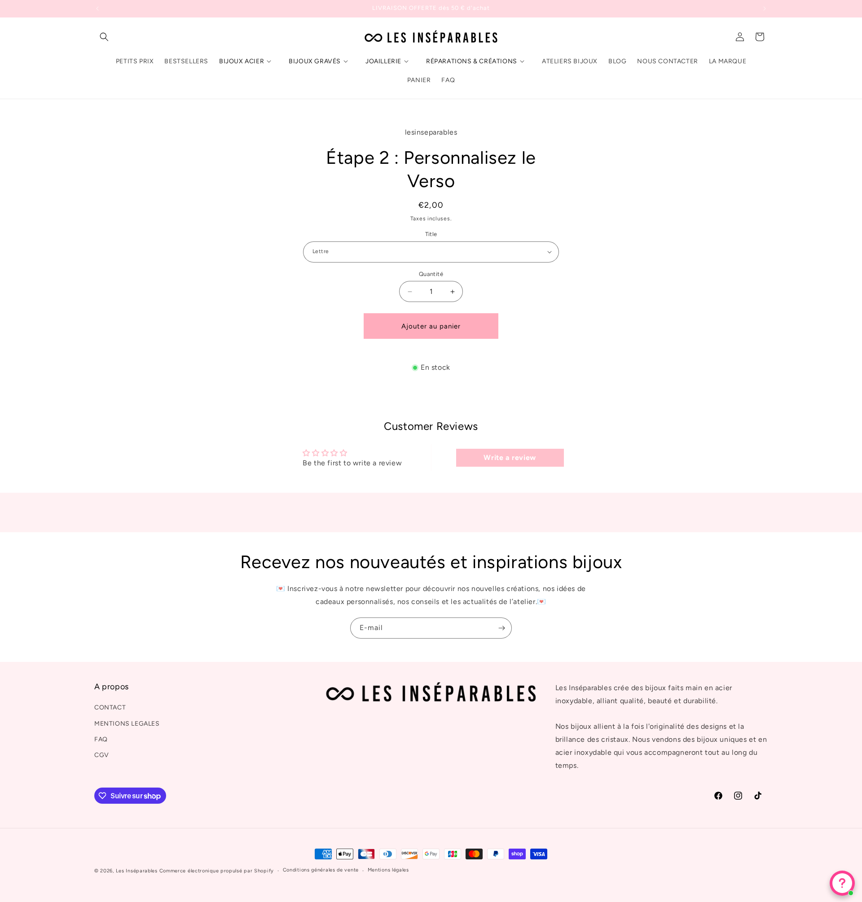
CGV (101, 755)
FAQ (101, 739)
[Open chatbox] (842, 883)
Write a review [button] (510, 457)
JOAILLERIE (383, 61)
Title (431, 234)
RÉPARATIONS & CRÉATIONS (471, 61)
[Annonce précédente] (97, 8)
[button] (104, 37)
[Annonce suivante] (764, 8)
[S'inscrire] (501, 628)
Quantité (431, 274)
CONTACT (110, 707)
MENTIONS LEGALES (127, 723)
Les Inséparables (137, 871)
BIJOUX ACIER (241, 61)
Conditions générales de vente (321, 870)
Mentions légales (388, 870)
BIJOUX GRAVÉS (315, 61)
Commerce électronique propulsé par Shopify (216, 871)
